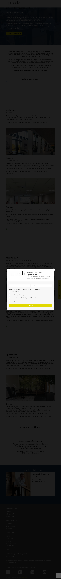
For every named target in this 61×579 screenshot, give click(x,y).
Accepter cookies (18, 290)
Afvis (30, 290)
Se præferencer (43, 290)
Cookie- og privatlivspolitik (24, 294)
